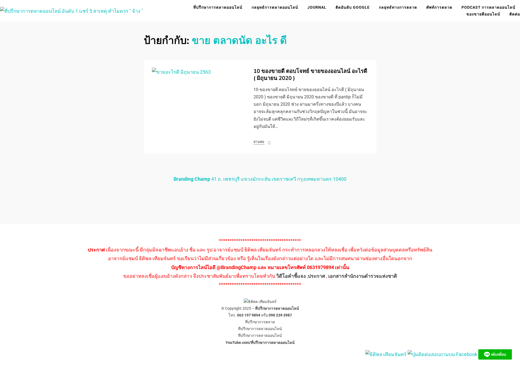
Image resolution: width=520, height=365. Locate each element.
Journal (316, 7)
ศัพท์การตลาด (439, 7)
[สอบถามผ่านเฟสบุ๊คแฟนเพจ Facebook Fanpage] (443, 354)
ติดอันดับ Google (353, 7)
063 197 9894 (248, 315)
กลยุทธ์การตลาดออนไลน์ (275, 7)
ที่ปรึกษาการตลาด (260, 322)
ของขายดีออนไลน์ (483, 14)
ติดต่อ (514, 14)
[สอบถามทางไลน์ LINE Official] (495, 354)
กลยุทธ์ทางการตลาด (398, 7)
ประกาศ (316, 276)
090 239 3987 (280, 315)
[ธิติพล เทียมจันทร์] (386, 354)
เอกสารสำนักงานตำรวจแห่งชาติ (362, 276)
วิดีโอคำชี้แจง (291, 276)
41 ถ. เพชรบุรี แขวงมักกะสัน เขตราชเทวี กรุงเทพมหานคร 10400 (260, 179)
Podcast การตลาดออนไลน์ (488, 7)
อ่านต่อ (259, 142)
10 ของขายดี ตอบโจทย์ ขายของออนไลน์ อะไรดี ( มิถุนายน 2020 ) (310, 74)
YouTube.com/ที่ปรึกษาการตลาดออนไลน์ (260, 342)
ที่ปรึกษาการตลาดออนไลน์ (217, 7)
